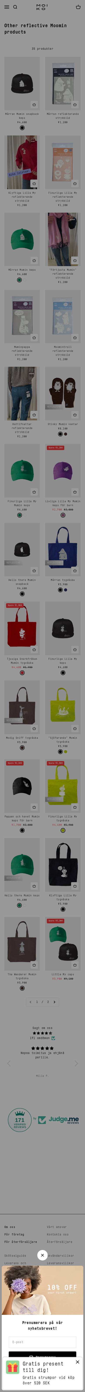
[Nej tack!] (77, 1362)
